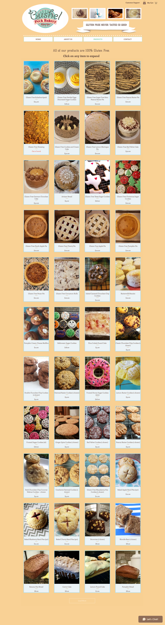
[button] (144, 2)
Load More (82, 601)
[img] (80, 13)
